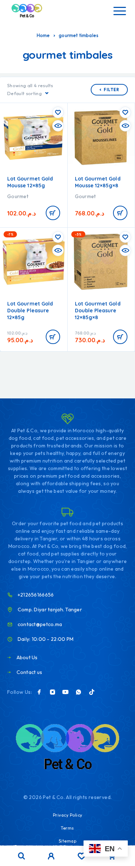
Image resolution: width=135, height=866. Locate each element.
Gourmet (17, 196)
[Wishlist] (81, 857)
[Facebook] (39, 692)
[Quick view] (58, 125)
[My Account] (51, 857)
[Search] (21, 856)
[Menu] (119, 11)
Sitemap (68, 841)
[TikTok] (91, 692)
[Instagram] (52, 692)
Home (43, 35)
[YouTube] (65, 692)
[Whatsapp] (78, 692)
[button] (53, 213)
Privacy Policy (67, 815)
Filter (111, 89)
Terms (67, 828)
